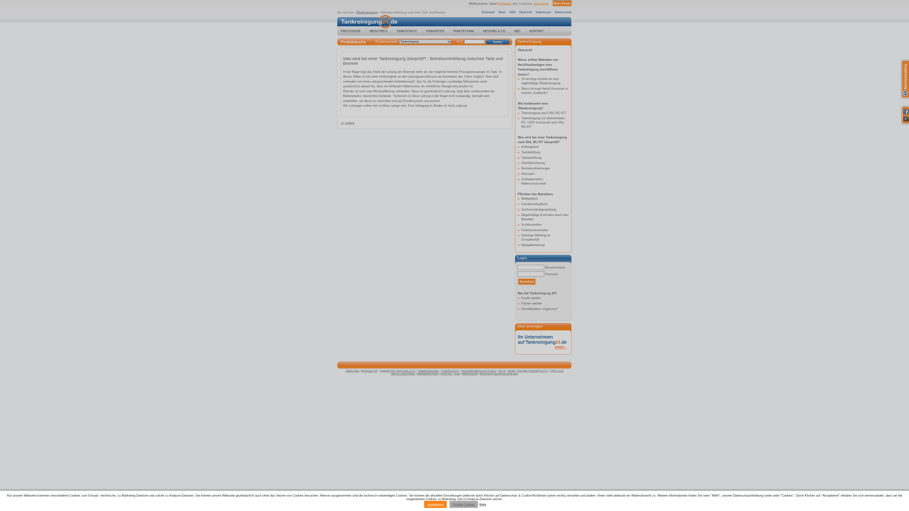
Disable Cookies (464, 504)
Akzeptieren (435, 504)
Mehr (482, 504)
